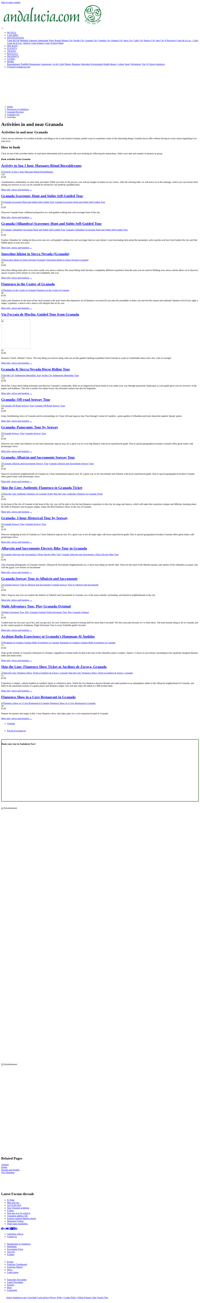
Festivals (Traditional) (17, 1264)
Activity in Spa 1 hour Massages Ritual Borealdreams (41, 165)
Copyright (31, 1297)
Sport (127, 64)
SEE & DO (12, 46)
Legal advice (43, 1297)
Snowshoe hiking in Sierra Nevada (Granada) (35, 254)
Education (85, 64)
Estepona (33, 40)
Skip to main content (10, 2)
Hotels (4, 1167)
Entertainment (13, 64)
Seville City (78, 40)
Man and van (13, 1202)
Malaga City (67, 40)
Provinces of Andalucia (18, 109)
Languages (12, 1290)
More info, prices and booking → (16, 189)
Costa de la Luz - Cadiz (187, 40)
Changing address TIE (17, 1216)
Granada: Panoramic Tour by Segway (29, 427)
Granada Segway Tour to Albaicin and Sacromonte (39, 578)
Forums (10, 1285)
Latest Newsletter (15, 1282)
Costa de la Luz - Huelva (18, 43)
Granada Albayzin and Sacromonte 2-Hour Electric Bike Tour (90, 554)
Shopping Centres (15, 1221)
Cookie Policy (70, 1297)
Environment (97, 64)
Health (106, 64)
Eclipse (10, 1210)
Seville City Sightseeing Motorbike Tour (60, 375)
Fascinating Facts (15, 1249)
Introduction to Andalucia (19, 1244)
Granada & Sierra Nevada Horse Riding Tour (35, 369)
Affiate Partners (84, 1297)
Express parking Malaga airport (21, 1218)
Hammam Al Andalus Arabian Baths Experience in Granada (87, 642)
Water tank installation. (17, 1223)
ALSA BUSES (14, 1205)
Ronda (58, 40)
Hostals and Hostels (10, 1170)
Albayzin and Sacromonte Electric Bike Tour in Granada (44, 548)
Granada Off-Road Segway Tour (50, 406)
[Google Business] (16, 1229)
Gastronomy (46, 64)
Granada (11, 723)
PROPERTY (13, 56)
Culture (120, 64)
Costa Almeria (37, 43)
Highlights (12, 1246)
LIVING (11, 59)
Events (10, 1262)
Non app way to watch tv (18, 1213)
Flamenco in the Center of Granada (28, 284)
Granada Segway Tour (35, 433)
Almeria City (117, 40)
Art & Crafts (58, 64)
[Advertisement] (100, 87)
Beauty (113, 64)
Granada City (91, 40)
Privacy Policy (56, 1297)
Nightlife (24, 64)
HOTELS (11, 32)
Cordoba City (104, 40)
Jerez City (128, 40)
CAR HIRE (12, 35)
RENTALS (12, 53)
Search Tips (102, 1297)
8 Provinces (170, 40)
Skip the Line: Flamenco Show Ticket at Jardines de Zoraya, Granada (54, 667)
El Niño (10, 1200)
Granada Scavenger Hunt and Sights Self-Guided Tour (42, 196)
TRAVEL (11, 51)
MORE (10, 61)
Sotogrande (43, 40)
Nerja (51, 40)
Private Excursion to (16, 731)
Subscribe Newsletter (17, 1279)
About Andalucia (157, 64)
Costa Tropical (51, 43)
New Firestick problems (18, 1208)
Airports (5, 1164)
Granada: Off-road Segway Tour (25, 399)
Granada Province (15, 112)
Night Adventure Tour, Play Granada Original (36, 606)
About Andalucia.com (16, 1297)
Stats (94, 1297)
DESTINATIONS (15, 38)
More (61, 43)
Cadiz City (138, 40)
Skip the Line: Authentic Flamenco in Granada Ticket (41, 488)
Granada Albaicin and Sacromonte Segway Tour (71, 463)
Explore (10, 1254)
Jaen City (160, 40)
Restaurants (34, 64)
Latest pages (12, 1272)
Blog (9, 1287)
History (68, 64)
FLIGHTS (12, 48)
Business (76, 64)
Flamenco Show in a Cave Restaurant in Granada (38, 697)
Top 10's (11, 1252)
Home (10, 106)
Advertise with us (15, 1234)
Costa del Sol (13, 40)
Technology (135, 64)
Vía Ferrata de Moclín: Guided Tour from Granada (40, 314)
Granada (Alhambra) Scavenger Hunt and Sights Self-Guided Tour (51, 223)
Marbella (24, 40)
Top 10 (145, 64)
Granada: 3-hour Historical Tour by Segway (34, 518)
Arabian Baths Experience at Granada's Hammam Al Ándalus (48, 636)
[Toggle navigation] (2, 28)
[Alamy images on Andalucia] (12, 1229)
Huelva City (149, 40)
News (9, 1269)
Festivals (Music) (15, 1267)
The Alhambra (7, 1172)
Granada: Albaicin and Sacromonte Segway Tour (38, 457)
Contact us (12, 1236)
